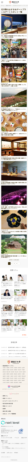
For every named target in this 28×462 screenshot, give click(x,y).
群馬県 (15, 369)
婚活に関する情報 (7, 411)
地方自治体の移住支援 (8, 403)
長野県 (8, 374)
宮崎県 (11, 382)
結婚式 (4, 408)
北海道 (4, 367)
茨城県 (8, 369)
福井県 (24, 371)
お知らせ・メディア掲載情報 (9, 413)
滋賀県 (4, 376)
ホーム (2, 5)
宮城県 (15, 367)
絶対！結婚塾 (4, 442)
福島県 (4, 369)
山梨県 (4, 374)
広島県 (15, 378)
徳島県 (23, 378)
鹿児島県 (16, 382)
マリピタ (17, 437)
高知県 (11, 380)
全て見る (24, 334)
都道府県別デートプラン (8, 365)
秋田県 (19, 367)
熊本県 (8, 382)
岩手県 (11, 367)
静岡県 (11, 374)
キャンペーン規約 (6, 443)
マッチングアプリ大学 (6, 437)
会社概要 (3, 452)
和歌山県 (24, 376)
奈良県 (15, 376)
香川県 (4, 380)
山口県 (19, 378)
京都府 (8, 376)
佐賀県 (19, 380)
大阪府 (11, 376)
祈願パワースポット (7, 398)
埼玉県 (19, 369)
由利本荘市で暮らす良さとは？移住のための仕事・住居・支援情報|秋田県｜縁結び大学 (17, 350)
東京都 (4, 371)
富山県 (16, 371)
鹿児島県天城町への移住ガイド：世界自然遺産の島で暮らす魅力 (17, 347)
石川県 (20, 371)
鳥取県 (4, 378)
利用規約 (16, 452)
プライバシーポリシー (19, 448)
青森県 (8, 367)
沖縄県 (20, 382)
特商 (13, 448)
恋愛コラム (5, 395)
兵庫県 (19, 376)
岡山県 (11, 378)
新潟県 (12, 371)
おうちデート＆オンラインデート (10, 401)
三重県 (23, 374)
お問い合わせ (9, 452)
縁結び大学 (24, 437)
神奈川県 (8, 371)
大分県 (4, 382)
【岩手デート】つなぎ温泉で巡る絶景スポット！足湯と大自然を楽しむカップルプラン (17, 353)
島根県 (8, 378)
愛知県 (15, 374)
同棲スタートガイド (7, 406)
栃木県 (11, 369)
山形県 (23, 367)
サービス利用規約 (16, 443)
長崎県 (23, 380)
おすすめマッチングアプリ (8, 389)
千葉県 (23, 369)
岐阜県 (19, 374)
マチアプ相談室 (5, 446)
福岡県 (15, 380)
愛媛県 (8, 380)
